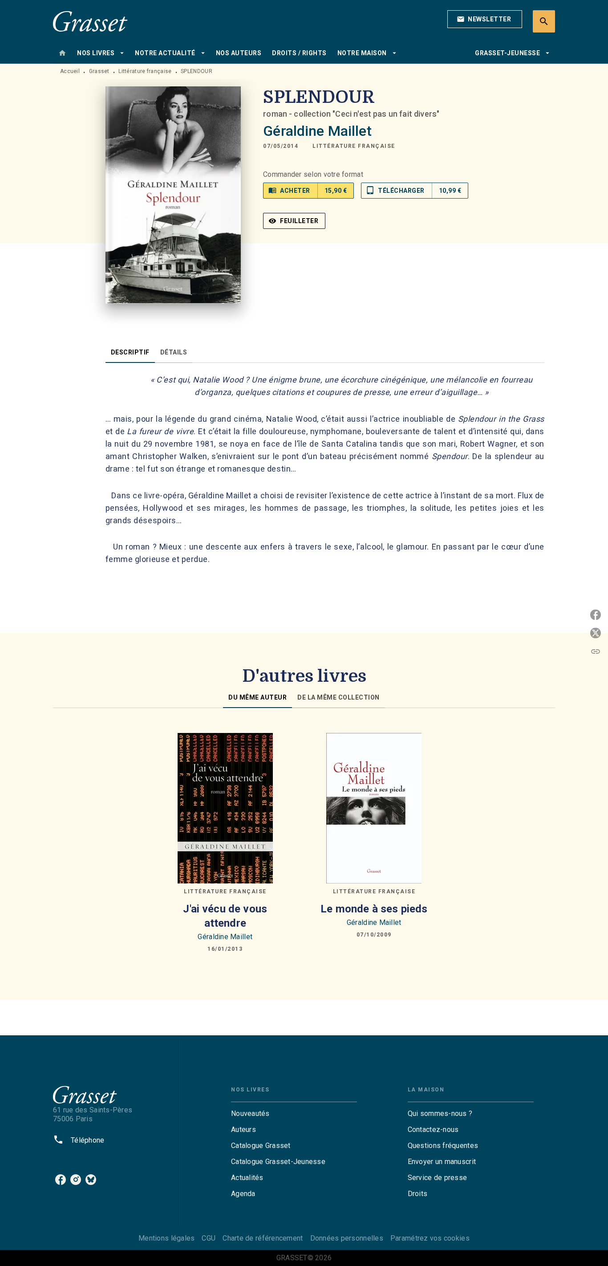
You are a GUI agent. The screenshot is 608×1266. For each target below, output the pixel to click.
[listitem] (60, 1179)
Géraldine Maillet (317, 130)
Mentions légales (166, 1238)
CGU (208, 1238)
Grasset (99, 71)
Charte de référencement (263, 1238)
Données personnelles (346, 1238)
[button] (484, 19)
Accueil (70, 71)
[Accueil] (90, 21)
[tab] (62, 53)
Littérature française (144, 71)
